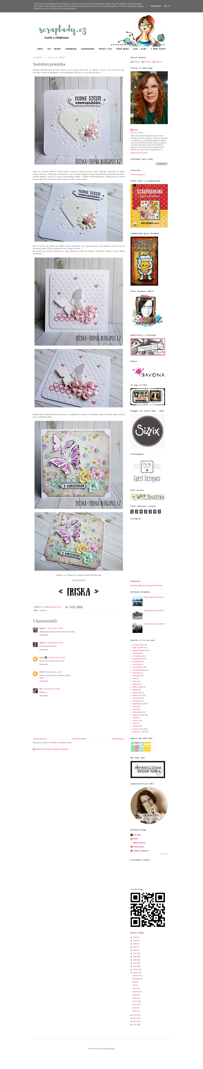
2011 (135, 1025)
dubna (135, 1001)
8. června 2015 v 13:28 (51, 689)
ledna (134, 1011)
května (135, 998)
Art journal (136, 653)
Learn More (155, 6)
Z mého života (138, 729)
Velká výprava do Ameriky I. (154, 597)
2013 (135, 1018)
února (134, 1008)
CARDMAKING (70, 49)
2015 (135, 973)
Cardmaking (43, 610)
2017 (135, 966)
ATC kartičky (137, 656)
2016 (135, 969)
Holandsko (137, 673)
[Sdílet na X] (76, 607)
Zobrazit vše (164, 854)
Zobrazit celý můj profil (138, 153)
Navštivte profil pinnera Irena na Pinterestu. (146, 586)
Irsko (134, 679)
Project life (136, 698)
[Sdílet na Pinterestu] (81, 607)
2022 (135, 950)
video (135, 723)
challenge (136, 676)
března (135, 1004)
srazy (135, 709)
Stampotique (137, 712)
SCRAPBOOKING (87, 49)
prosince (135, 976)
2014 (135, 1015)
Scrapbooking (138, 704)
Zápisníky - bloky (139, 732)
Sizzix (135, 707)
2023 (135, 947)
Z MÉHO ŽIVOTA (158, 49)
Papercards (137, 695)
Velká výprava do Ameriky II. (154, 611)
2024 (135, 944)
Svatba (135, 718)
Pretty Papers (138, 847)
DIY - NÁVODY (54, 49)
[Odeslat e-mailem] (70, 607)
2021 (135, 953)
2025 (135, 941)
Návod (135, 690)
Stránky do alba (138, 715)
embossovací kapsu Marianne (65, 251)
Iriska (41, 658)
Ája (40, 689)
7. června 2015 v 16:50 (54, 628)
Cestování (136, 662)
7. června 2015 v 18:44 (54, 643)
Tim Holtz (137, 835)
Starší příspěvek (118, 739)
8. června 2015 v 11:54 (53, 672)
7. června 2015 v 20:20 (56, 658)
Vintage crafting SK (141, 851)
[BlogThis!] (73, 607)
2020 (135, 957)
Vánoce (135, 721)
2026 (135, 937)
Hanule (42, 628)
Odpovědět (43, 635)
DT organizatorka (139, 670)
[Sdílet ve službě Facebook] (78, 607)
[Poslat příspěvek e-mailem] (66, 607)
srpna (134, 988)
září (134, 985)
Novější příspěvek (40, 739)
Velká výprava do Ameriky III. (154, 624)
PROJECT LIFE (105, 49)
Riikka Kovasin (139, 843)
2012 (135, 1021)
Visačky (135, 726)
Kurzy (135, 681)
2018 (135, 963)
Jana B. (42, 643)
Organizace (137, 693)
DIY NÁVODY (138, 667)
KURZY (40, 49)
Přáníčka (136, 701)
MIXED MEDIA (123, 49)
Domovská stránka (79, 739)
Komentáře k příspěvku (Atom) (60, 743)
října (134, 982)
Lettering (136, 684)
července (136, 992)
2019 (135, 960)
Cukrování (136, 664)
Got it (167, 6)
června (135, 995)
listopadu (136, 979)
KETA (41, 672)
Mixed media (137, 687)
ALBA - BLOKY (140, 49)
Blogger (111, 1049)
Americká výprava (139, 650)
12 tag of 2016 (138, 645)
